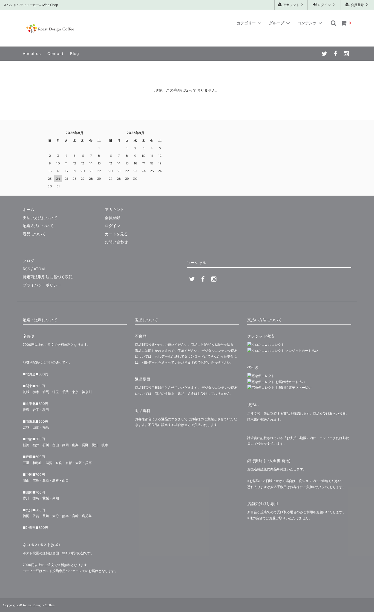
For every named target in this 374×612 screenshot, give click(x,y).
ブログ (28, 260)
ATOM (39, 268)
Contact (55, 53)
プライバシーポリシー (42, 285)
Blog (74, 53)
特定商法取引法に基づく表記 (48, 276)
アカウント (291, 5)
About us (32, 53)
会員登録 (357, 5)
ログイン (324, 5)
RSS (26, 268)
